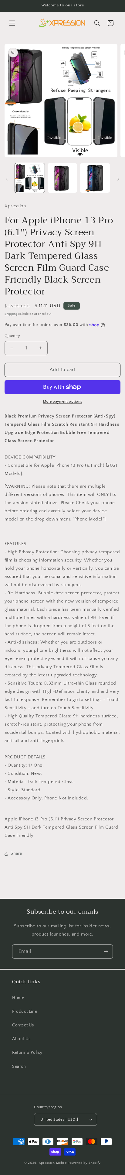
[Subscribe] (106, 951)
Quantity (12, 336)
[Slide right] (118, 179)
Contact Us (23, 1025)
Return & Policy (27, 1052)
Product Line (24, 1011)
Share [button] (16, 853)
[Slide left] (6, 179)
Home (18, 997)
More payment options (62, 402)
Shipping (11, 314)
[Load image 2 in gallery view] (62, 178)
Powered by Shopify (84, 1163)
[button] (12, 23)
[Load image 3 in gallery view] (95, 178)
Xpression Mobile (53, 1163)
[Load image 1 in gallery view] (30, 178)
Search (19, 1066)
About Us (21, 1038)
